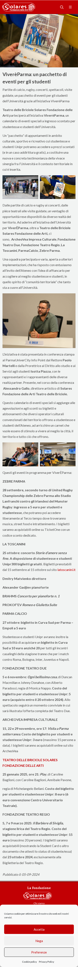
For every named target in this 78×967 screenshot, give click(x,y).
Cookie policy (29, 961)
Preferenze (39, 952)
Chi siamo (39, 903)
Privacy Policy (46, 961)
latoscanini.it (66, 570)
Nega (39, 941)
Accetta (39, 929)
